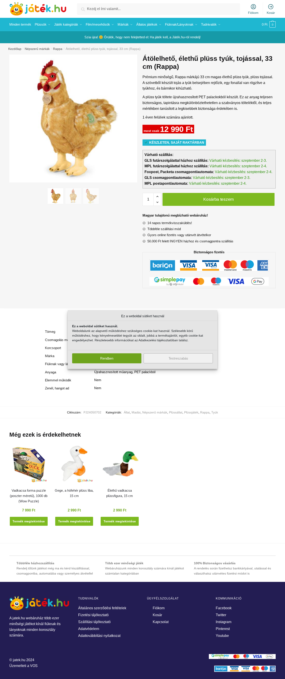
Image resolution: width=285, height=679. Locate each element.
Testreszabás (178, 358)
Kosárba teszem (218, 199)
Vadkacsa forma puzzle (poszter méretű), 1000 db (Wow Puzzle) (28, 496)
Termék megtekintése (28, 521)
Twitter (221, 615)
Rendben (106, 358)
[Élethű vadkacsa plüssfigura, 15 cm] (119, 465)
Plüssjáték (191, 412)
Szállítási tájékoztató (94, 622)
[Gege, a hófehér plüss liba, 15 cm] (74, 465)
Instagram (223, 622)
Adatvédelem (88, 629)
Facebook (224, 608)
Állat (127, 412)
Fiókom (253, 12)
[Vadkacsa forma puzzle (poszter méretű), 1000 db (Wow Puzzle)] (28, 465)
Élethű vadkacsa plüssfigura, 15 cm (119, 493)
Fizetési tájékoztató (93, 615)
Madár (136, 412)
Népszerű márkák (37, 49)
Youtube (222, 636)
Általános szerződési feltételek (102, 608)
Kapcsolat (161, 622)
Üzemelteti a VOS (23, 666)
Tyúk (214, 412)
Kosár (271, 12)
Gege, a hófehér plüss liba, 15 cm (74, 493)
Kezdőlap (14, 49)
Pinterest (223, 629)
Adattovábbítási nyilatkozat (99, 636)
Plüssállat (175, 412)
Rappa (57, 49)
